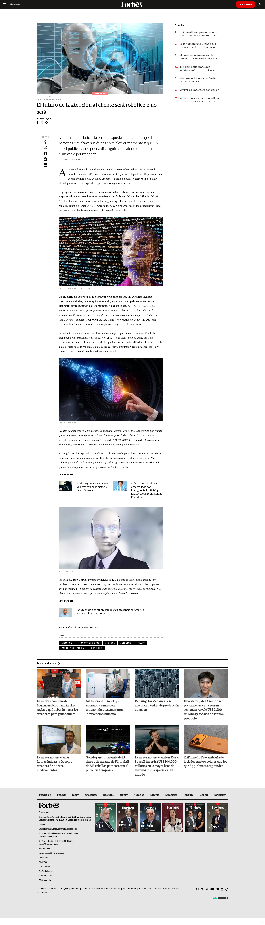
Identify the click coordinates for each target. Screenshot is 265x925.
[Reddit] (45, 159)
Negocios (139, 795)
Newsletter (220, 795)
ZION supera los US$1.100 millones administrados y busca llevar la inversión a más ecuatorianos (200, 100)
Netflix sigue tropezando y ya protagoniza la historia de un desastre (92, 487)
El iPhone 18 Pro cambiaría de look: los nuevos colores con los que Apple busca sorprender (205, 762)
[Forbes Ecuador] (132, 4)
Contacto (86, 889)
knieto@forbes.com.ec (48, 837)
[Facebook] (45, 154)
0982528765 (44, 867)
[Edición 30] (128, 818)
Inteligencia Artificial (72, 647)
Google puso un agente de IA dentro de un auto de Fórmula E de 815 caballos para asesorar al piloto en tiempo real (107, 764)
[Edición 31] (105, 818)
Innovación (90, 795)
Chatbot (110, 642)
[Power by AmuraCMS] (220, 898)
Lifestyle (154, 795)
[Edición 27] (195, 818)
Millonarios (171, 795)
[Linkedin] (45, 165)
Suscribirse (246, 4)
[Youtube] (212, 889)
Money (123, 795)
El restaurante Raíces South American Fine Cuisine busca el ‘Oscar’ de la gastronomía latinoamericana (198, 57)
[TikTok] (226, 889)
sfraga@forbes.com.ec (48, 844)
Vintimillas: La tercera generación (199, 89)
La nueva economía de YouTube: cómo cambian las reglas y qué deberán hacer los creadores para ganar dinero (57, 708)
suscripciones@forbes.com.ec (51, 853)
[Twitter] (45, 148)
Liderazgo (108, 795)
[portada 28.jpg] (172, 818)
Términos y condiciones (48, 889)
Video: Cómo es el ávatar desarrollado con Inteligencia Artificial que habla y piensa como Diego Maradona (146, 490)
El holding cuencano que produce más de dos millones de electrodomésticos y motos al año (200, 68)
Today (75, 795)
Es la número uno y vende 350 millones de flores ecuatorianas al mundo (200, 45)
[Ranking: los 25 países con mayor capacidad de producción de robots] (157, 683)
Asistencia (66, 642)
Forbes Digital (44, 118)
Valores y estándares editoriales (106, 889)
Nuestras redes (129, 889)
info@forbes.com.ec (82, 820)
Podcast (61, 795)
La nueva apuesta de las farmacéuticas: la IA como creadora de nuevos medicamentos (54, 764)
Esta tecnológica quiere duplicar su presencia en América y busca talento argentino (110, 612)
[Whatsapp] (45, 142)
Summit (204, 795)
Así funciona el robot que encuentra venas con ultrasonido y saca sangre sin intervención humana (105, 708)
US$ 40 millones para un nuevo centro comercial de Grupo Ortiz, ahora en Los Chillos (199, 34)
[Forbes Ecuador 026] (217, 818)
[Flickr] (222, 889)
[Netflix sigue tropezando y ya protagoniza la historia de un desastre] (65, 486)
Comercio (125, 642)
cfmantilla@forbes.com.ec (68, 829)
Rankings (189, 795)
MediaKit (75, 889)
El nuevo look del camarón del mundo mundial (197, 80)
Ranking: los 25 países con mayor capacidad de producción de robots (157, 705)
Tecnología (96, 647)
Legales (64, 889)
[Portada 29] (150, 818)
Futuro (141, 642)
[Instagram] (207, 889)
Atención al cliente (89, 642)
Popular (179, 25)
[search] (260, 4)
